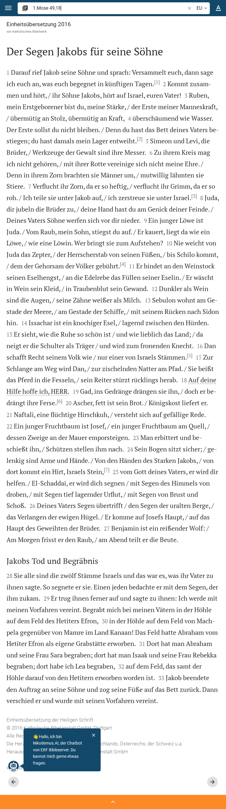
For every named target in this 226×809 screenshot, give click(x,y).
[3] (194, 196)
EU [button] (199, 8)
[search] (109, 8)
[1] (157, 82)
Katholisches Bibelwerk (29, 31)
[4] (123, 264)
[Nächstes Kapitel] (212, 782)
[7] (106, 469)
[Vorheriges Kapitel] (13, 782)
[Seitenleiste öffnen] (113, 802)
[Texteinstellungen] (218, 8)
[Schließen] (93, 735)
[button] (8, 8)
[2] (139, 139)
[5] (189, 355)
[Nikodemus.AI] (13, 766)
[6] (59, 401)
